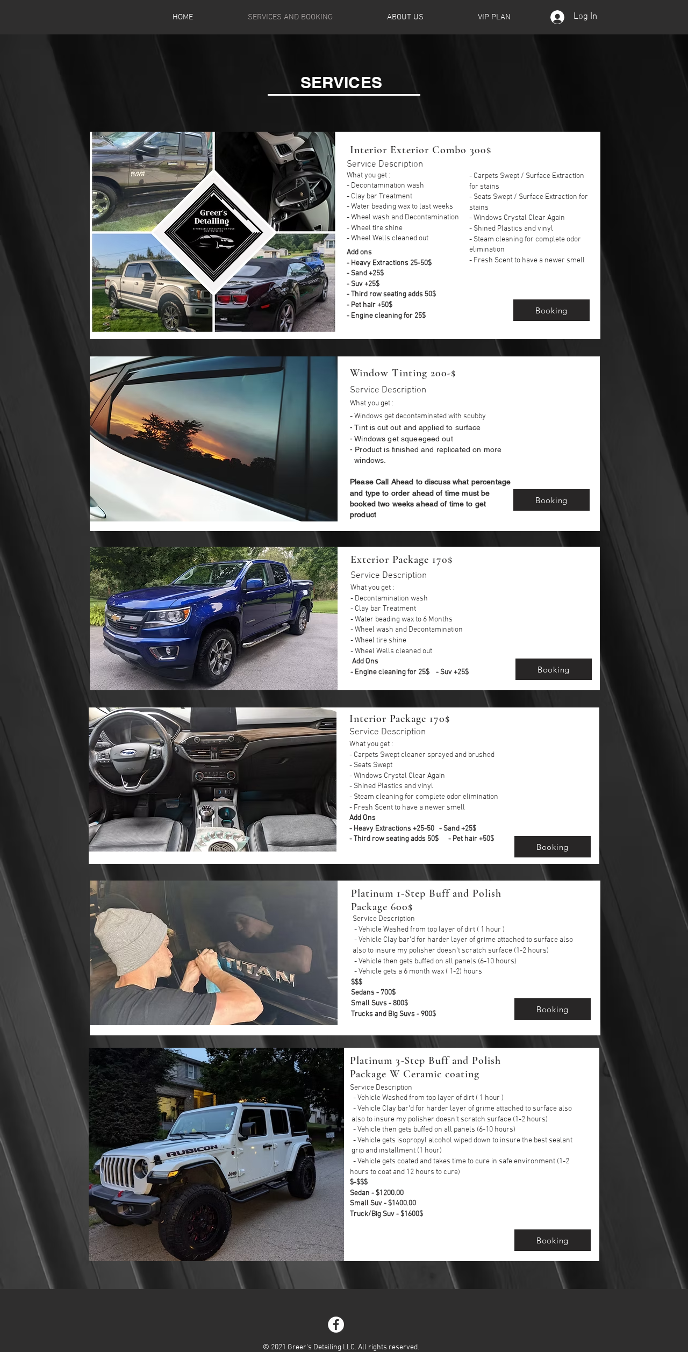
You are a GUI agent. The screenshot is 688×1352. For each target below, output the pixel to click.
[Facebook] (336, 1325)
